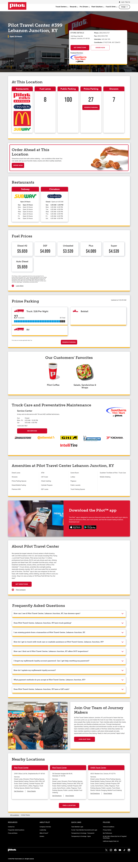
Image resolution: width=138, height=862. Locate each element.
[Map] (92, 571)
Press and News (12, 833)
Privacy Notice (107, 830)
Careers (42, 836)
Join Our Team (84, 739)
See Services (32, 431)
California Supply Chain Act (111, 841)
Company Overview (45, 827)
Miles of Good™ (44, 833)
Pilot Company (21, 590)
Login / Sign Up (125, 2)
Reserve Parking (91, 107)
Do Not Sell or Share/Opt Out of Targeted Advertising (114, 837)
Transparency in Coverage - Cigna (81, 836)
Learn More (19, 286)
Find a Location (69, 805)
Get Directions (80, 47)
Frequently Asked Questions (16, 830)
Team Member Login (77, 827)
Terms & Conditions (108, 827)
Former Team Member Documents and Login (84, 830)
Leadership (43, 830)
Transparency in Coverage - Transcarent (82, 833)
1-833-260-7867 (22, 426)
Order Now (100, 47)
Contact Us (11, 827)
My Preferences (107, 833)
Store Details (31, 791)
